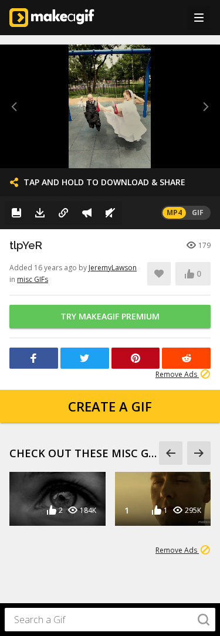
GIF (198, 212)
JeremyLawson (113, 268)
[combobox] (110, 619)
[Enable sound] (110, 213)
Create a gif (110, 406)
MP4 (174, 212)
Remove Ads (177, 374)
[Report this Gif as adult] (87, 213)
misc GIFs (32, 279)
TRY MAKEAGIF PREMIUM (110, 316)
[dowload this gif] (40, 213)
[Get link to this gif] (63, 213)
